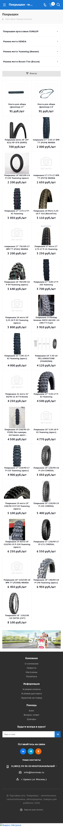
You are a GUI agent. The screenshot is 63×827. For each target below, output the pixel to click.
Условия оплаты (31, 689)
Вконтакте (23, 751)
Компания (31, 658)
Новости (31, 667)
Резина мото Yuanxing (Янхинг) (21, 51)
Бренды (31, 719)
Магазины (31, 672)
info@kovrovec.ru (34, 772)
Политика (31, 676)
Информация (31, 683)
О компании (31, 663)
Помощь (31, 705)
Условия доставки (31, 693)
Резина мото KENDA (14, 41)
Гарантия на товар (31, 697)
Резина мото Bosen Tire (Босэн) (21, 61)
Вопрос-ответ (31, 714)
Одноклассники (38, 751)
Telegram (31, 751)
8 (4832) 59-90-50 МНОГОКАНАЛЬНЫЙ (33, 766)
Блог (31, 710)
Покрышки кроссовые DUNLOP (21, 31)
